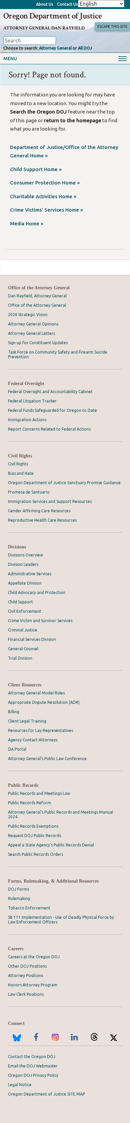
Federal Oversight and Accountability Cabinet (50, 391)
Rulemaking (19, 898)
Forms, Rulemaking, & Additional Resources (53, 881)
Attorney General (55, 48)
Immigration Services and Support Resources (50, 501)
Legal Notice (20, 1084)
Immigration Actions (27, 420)
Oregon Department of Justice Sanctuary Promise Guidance (64, 482)
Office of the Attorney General (39, 287)
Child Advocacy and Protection (36, 592)
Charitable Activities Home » (43, 196)
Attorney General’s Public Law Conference (47, 758)
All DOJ (85, 48)
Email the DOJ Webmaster (33, 1066)
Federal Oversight (26, 383)
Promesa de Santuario (29, 492)
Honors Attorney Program (32, 985)
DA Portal (17, 749)
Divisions (17, 546)
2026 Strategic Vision (28, 314)
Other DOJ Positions (27, 966)
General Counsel (23, 649)
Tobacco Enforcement (29, 908)
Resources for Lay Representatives (40, 730)
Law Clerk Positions (26, 994)
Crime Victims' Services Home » (46, 210)
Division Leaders (23, 564)
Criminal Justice (22, 630)
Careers (15, 948)
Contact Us (67, 4)
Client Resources (24, 684)
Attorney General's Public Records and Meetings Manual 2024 (60, 814)
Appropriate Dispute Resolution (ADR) (44, 702)
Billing (13, 711)
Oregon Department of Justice (52, 15)
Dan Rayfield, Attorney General (37, 296)
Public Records (23, 785)
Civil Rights (20, 455)
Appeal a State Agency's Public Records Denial (51, 845)
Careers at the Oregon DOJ (34, 957)
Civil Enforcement (24, 611)
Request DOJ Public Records (34, 835)
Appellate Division (25, 583)
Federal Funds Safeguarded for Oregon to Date (52, 410)
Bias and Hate (21, 473)
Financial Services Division (32, 639)
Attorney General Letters (31, 333)
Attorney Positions (25, 975)
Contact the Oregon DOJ (31, 1056)
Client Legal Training (27, 721)
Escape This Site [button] (112, 26)
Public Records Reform (29, 803)
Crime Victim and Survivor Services (40, 620)
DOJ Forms (18, 889)
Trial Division (20, 658)
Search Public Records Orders (35, 854)
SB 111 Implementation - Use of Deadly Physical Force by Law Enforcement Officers (61, 919)
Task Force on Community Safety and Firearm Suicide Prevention (57, 354)
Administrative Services (29, 574)
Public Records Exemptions (33, 826)
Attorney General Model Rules (36, 693)
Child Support (20, 602)
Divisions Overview (25, 555)
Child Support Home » (36, 169)
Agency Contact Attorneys (32, 740)
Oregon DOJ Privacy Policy (33, 1075)
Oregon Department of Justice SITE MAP (46, 1094)
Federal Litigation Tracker (32, 401)
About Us (44, 4)
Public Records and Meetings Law (39, 793)
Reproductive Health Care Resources (42, 520)
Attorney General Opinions (33, 324)
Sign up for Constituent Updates (38, 343)
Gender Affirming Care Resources (39, 511)
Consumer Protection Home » (45, 182)
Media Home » (26, 223)
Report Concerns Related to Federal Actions (49, 429)
